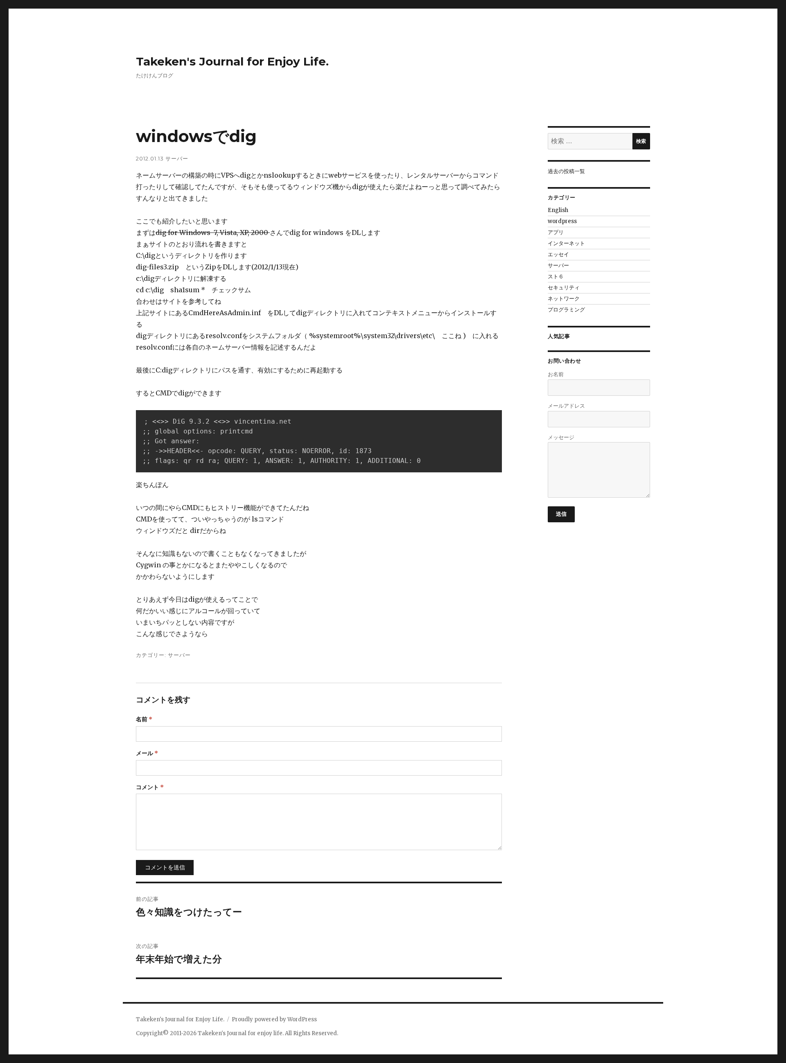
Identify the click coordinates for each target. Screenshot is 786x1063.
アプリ (556, 232)
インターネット (566, 243)
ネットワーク (564, 298)
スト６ (556, 276)
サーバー (176, 158)
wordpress (562, 221)
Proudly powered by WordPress (274, 1019)
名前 (144, 719)
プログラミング (566, 309)
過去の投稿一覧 (566, 171)
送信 (561, 513)
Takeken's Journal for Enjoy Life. (232, 61)
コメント (150, 787)
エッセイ (558, 254)
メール (147, 753)
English (558, 210)
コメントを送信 (165, 867)
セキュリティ (564, 287)
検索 (641, 141)
